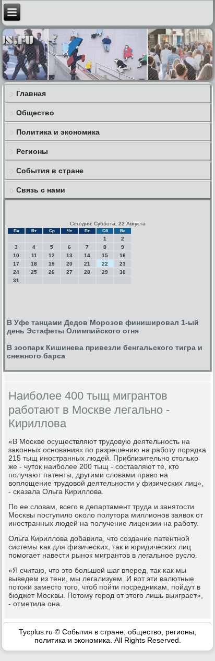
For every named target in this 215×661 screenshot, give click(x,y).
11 (34, 255)
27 (69, 272)
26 (52, 272)
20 (69, 264)
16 (123, 255)
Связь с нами (40, 190)
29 (105, 272)
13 (69, 255)
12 (52, 255)
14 (87, 255)
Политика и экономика (58, 132)
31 (16, 280)
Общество (35, 113)
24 (16, 272)
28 (87, 272)
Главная (31, 93)
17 (16, 264)
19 (52, 264)
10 (16, 255)
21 (87, 264)
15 (105, 255)
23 (123, 264)
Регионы (32, 151)
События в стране (49, 170)
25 (34, 272)
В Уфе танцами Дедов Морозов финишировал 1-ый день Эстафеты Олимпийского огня (103, 326)
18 (34, 264)
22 (105, 264)
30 (123, 272)
